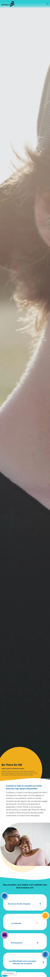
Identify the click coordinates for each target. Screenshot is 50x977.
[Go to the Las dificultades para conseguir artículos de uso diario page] (45, 955)
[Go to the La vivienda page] (45, 916)
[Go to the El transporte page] (4, 935)
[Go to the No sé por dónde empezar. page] (4, 896)
